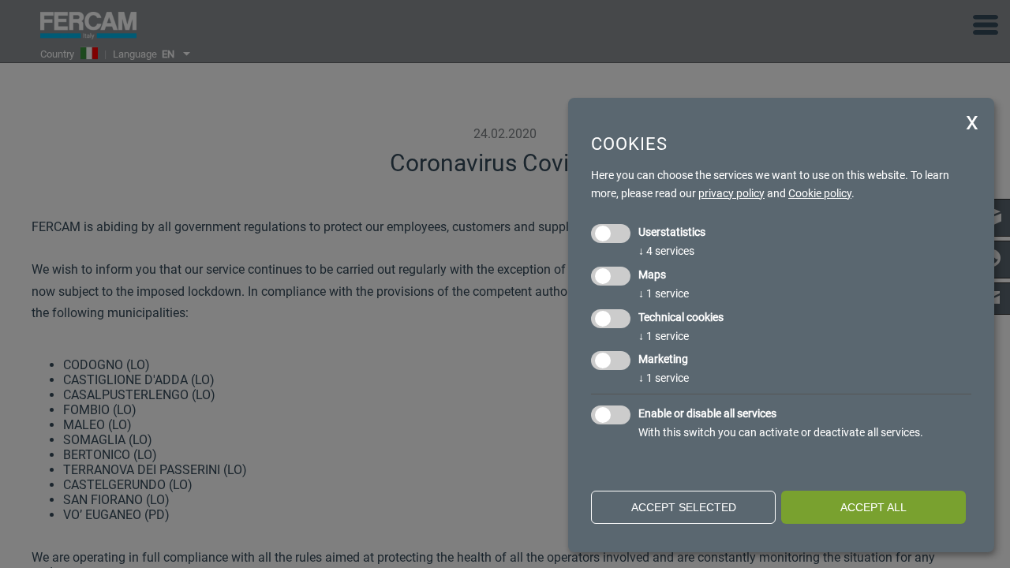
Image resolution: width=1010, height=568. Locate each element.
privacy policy (731, 193)
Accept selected (683, 507)
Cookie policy (819, 193)
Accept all (873, 507)
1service (663, 293)
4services (666, 251)
